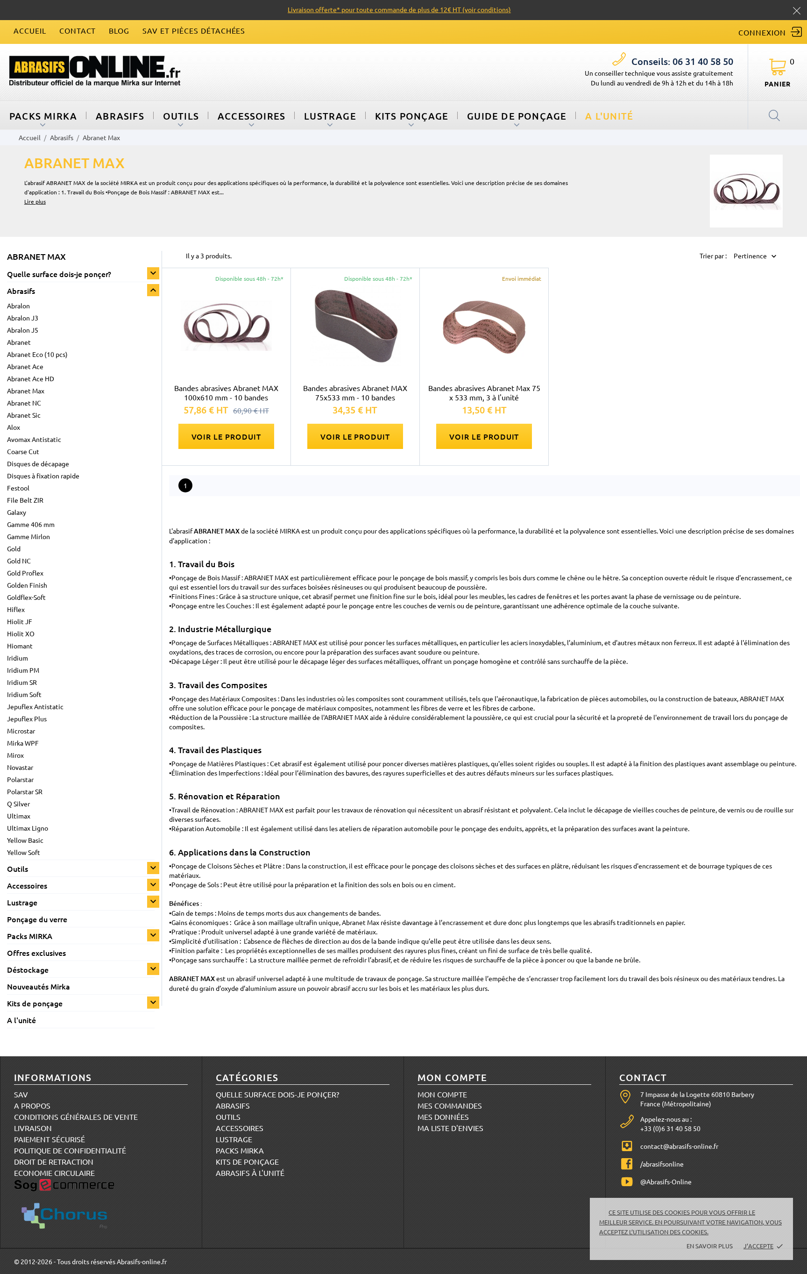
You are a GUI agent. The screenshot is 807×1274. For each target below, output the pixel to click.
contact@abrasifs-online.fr (679, 1146)
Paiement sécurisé (49, 1139)
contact (77, 30)
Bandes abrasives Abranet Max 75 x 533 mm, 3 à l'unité (484, 392)
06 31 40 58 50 (682, 61)
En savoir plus (710, 1246)
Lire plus (35, 201)
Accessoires (251, 116)
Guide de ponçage (516, 116)
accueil (30, 30)
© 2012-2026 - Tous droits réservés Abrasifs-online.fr (90, 1261)
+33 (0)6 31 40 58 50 (670, 1128)
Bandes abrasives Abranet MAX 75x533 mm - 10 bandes (355, 392)
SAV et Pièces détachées (193, 30)
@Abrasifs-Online (666, 1181)
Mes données (443, 1116)
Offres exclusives (36, 952)
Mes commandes (450, 1105)
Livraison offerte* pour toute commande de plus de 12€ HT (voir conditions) (399, 9)
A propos (32, 1105)
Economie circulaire (54, 1172)
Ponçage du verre (37, 919)
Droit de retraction (53, 1161)
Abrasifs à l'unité (250, 1172)
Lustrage (330, 116)
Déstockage (28, 969)
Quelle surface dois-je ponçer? (59, 274)
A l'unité (609, 116)
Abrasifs (120, 116)
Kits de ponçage (35, 1003)
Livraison (33, 1127)
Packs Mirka (240, 1150)
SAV (21, 1094)
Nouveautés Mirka (38, 986)
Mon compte (442, 1094)
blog (119, 30)
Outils (181, 116)
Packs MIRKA (43, 116)
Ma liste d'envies (450, 1127)
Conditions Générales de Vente (76, 1116)
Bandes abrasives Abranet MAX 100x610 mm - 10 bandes (226, 392)
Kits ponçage (411, 116)
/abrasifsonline (662, 1164)
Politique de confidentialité (70, 1150)
